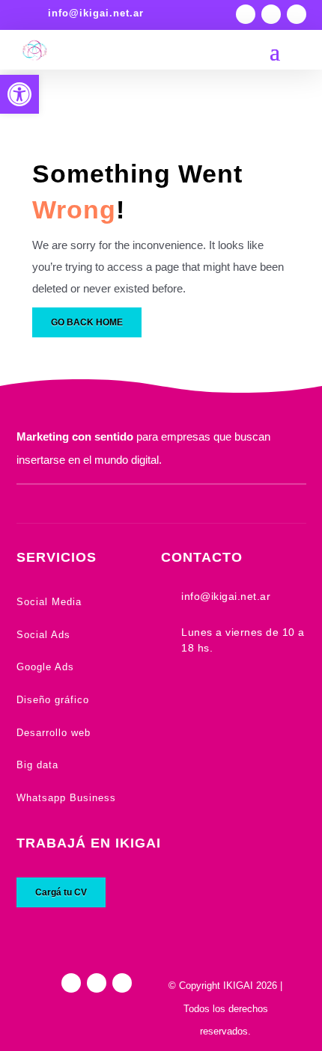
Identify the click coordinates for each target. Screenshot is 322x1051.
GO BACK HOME (87, 322)
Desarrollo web (53, 732)
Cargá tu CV (61, 892)
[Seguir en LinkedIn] (296, 14)
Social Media (49, 601)
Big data (37, 764)
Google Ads (45, 666)
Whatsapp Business (66, 797)
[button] (19, 94)
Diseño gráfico (52, 699)
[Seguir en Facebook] (271, 14)
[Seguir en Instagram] (245, 14)
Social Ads (43, 634)
